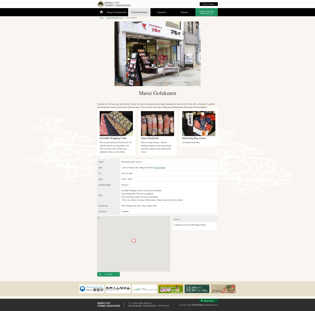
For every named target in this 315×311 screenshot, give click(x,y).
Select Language (208, 4)
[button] (134, 241)
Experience (161, 12)
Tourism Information (139, 12)
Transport (184, 12)
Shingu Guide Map (206, 12)
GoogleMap (108, 274)
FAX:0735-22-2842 (149, 305)
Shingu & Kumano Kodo (117, 12)
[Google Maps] (159, 167)
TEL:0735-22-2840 (135, 305)
